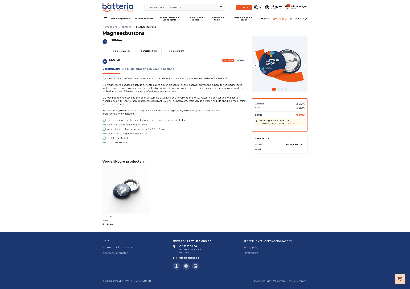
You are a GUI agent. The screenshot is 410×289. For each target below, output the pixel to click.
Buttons (126, 26)
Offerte (244, 7)
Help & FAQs (301, 18)
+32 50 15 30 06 (188, 246)
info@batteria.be (189, 257)
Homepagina (109, 26)
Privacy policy (251, 247)
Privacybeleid (250, 253)
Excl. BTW (228, 60)
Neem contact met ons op (117, 247)
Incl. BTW (239, 60)
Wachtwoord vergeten (115, 253)
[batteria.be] (117, 7)
